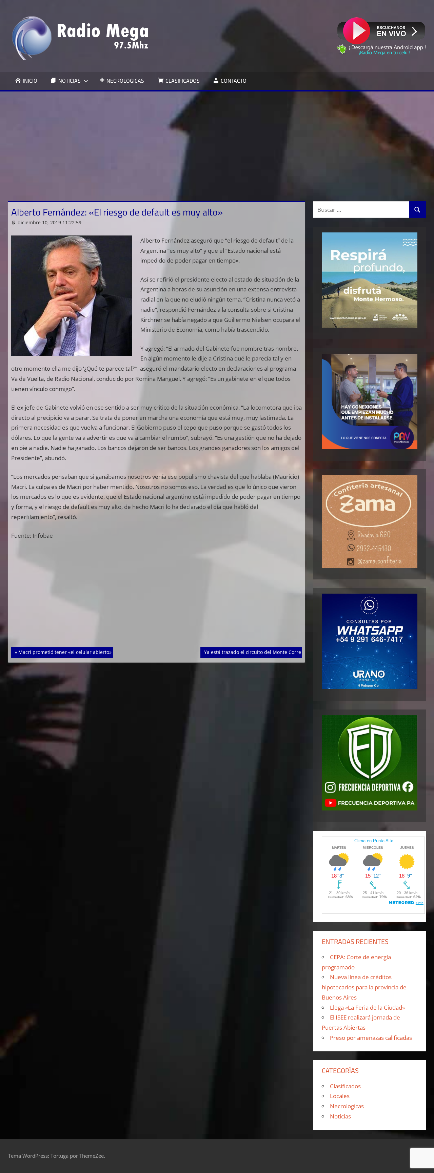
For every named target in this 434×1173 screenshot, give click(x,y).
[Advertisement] (217, 142)
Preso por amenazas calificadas (371, 1038)
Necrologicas (347, 1106)
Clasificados (345, 1086)
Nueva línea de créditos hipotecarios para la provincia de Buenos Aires (364, 987)
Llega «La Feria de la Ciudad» (367, 1007)
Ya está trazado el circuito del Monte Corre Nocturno (264, 652)
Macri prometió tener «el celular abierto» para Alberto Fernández (92, 652)
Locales (340, 1096)
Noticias (340, 1116)
